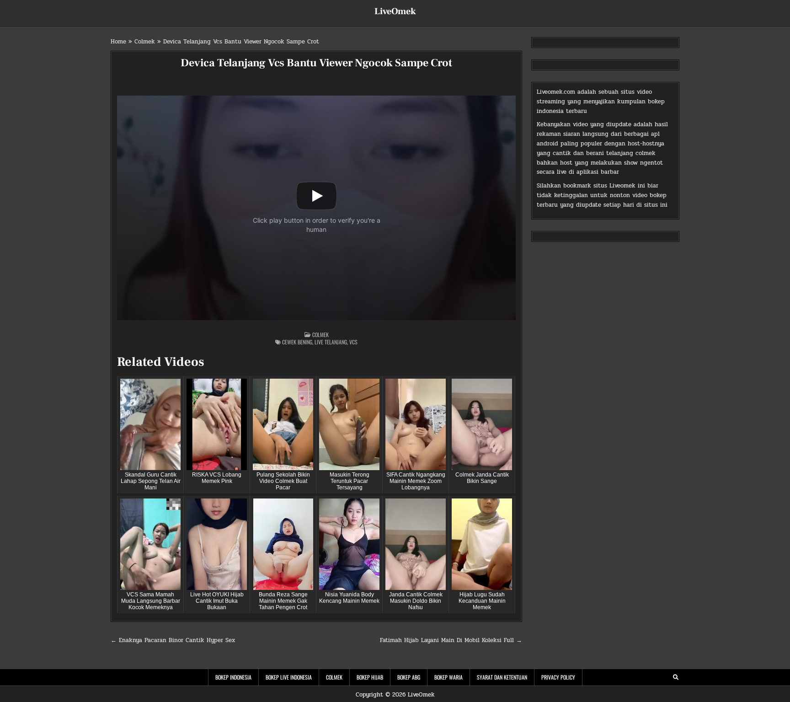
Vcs (353, 342)
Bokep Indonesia (233, 677)
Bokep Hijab (370, 677)
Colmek (144, 41)
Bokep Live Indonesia (289, 677)
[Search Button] (676, 677)
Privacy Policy (558, 677)
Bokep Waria (448, 677)
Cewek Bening (297, 342)
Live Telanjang (331, 342)
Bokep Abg (408, 677)
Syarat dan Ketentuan (502, 677)
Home (118, 41)
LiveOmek (395, 11)
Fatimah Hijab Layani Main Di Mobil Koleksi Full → (451, 640)
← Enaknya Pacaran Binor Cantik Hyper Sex (173, 640)
